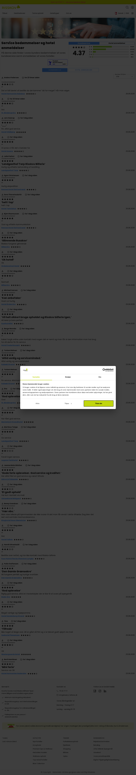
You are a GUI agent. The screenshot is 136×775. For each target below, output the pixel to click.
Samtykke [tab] (36, 377)
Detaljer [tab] (68, 377)
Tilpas (67, 403)
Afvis (37, 403)
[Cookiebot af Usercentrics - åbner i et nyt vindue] (104, 370)
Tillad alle (98, 403)
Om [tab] (99, 377)
